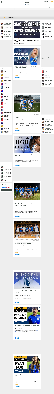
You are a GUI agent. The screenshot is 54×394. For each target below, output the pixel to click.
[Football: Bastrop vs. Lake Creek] (2, 100)
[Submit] (52, 7)
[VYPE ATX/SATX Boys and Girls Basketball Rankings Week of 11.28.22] (2, 176)
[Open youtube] (49, 7)
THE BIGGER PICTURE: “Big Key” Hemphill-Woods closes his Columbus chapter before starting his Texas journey (8, 38)
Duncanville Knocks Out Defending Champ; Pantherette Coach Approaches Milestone (48, 132)
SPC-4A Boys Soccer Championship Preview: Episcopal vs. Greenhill (26, 204)
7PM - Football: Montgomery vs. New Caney (7, 122)
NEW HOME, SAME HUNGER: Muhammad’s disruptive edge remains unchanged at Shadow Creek (7, 31)
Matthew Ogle (17, 43)
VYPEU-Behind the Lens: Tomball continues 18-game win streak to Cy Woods (49, 78)
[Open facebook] (45, 7)
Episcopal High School (27, 381)
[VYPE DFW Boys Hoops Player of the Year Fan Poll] (43, 27)
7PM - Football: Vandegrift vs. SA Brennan (7, 81)
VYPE (16, 69)
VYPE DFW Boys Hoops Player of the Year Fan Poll (49, 27)
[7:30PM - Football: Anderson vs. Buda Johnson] (2, 132)
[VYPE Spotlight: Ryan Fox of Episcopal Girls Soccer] (27, 364)
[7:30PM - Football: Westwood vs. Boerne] (2, 77)
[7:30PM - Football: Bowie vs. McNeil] (2, 97)
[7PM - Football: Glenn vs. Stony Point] (2, 129)
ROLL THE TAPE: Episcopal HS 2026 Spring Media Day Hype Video (25, 66)
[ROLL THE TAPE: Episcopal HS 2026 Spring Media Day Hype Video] (27, 56)
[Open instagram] (48, 7)
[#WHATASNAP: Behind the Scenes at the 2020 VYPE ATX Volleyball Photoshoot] (43, 122)
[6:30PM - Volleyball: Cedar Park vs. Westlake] (2, 119)
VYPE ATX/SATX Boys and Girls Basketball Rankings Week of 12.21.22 (7, 173)
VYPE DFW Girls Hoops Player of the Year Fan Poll (49, 24)
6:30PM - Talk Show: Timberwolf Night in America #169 (6, 116)
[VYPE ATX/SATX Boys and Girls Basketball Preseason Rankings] (2, 179)
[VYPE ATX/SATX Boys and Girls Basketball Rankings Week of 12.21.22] (2, 173)
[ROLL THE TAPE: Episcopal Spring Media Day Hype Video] (27, 144)
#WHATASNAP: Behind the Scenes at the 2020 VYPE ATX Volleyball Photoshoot (49, 122)
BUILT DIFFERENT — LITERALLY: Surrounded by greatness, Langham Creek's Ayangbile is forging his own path (7, 28)
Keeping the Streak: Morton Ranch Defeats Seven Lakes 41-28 (48, 84)
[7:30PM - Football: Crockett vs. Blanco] (2, 125)
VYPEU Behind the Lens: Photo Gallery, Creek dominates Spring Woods (48, 81)
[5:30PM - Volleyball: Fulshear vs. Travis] (2, 113)
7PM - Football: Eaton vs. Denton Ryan (7, 106)
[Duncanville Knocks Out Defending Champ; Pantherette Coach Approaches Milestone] (43, 132)
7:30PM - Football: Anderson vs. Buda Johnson (8, 132)
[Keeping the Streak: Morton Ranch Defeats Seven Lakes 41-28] (43, 84)
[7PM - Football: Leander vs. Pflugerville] (2, 90)
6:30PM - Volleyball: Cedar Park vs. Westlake (7, 119)
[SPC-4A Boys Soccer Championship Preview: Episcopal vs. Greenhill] (27, 191)
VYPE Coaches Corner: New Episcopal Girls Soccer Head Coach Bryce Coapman (27, 41)
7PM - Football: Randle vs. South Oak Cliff (7, 74)
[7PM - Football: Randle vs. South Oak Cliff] (2, 74)
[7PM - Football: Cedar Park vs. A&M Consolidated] (2, 93)
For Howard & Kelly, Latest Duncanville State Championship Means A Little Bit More (48, 125)
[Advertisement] (27, 13)
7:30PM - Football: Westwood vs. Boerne (7, 77)
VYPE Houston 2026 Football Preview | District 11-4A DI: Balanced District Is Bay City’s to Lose (7, 34)
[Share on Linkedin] (18, 77)
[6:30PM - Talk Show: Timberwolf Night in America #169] (2, 116)
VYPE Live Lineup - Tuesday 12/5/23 (49, 71)
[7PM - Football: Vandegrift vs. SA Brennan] (2, 81)
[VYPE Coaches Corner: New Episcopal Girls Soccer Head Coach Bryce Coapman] (27, 29)
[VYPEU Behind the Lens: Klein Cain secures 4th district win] (43, 75)
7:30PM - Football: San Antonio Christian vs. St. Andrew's (7, 110)
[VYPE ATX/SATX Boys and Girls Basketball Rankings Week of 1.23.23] (2, 166)
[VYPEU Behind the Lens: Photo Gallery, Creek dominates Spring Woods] (43, 81)
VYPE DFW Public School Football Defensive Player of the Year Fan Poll (49, 31)
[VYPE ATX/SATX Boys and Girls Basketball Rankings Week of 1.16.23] (2, 169)
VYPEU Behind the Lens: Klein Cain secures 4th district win (48, 75)
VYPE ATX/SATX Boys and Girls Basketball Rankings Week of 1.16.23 (7, 170)
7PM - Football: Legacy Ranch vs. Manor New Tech (7, 87)
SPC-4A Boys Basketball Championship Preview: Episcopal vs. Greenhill (25, 242)
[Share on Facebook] (15, 77)
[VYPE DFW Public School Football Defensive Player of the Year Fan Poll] (43, 31)
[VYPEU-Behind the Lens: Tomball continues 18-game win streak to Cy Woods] (43, 78)
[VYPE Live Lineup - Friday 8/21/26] (2, 71)
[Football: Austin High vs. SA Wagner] (2, 103)
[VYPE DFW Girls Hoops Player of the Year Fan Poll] (43, 24)
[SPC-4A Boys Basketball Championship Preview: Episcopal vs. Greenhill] (27, 229)
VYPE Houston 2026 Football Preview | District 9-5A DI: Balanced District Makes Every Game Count (7, 24)
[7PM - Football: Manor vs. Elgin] (2, 84)
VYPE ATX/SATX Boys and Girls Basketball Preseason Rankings (7, 180)
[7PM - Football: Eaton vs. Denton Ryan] (2, 106)
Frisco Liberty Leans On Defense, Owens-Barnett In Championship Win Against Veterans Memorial (49, 129)
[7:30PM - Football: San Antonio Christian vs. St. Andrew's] (2, 109)
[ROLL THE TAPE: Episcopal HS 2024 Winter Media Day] (27, 280)
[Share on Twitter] (17, 77)
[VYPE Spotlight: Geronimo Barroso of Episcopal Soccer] (27, 315)
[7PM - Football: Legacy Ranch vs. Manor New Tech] (2, 87)
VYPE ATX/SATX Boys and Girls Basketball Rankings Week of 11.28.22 (7, 176)
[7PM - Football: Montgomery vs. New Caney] (2, 122)
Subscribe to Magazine (5, 1)
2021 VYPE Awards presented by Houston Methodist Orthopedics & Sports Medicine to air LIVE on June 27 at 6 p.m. (49, 120)
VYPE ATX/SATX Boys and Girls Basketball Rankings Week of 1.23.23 (7, 167)
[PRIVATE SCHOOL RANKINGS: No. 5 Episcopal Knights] (27, 103)
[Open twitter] (46, 7)
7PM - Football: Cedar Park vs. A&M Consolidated (7, 93)
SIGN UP (51, 1)
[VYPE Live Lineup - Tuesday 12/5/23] (43, 71)
